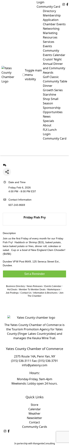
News (47, 116)
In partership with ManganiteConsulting (34, 443)
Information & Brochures (45, 293)
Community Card (48, 7)
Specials (48, 121)
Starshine (49, 94)
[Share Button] (7, 172)
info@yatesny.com (34, 365)
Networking (51, 29)
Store (34, 405)
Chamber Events (54, 24)
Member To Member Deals (32, 289)
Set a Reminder (34, 273)
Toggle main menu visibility (33, 74)
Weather (34, 413)
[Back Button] (4, 165)
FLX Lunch (50, 130)
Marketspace (53, 289)
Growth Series (53, 90)
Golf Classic (51, 77)
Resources (50, 37)
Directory (49, 11)
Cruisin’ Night (52, 59)
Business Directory (15, 286)
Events (47, 46)
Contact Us (25, 293)
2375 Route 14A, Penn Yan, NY (34, 356)
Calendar (34, 409)
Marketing (50, 33)
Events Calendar (52, 286)
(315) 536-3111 (21, 361)
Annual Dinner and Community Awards (54, 68)
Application (51, 20)
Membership (52, 15)
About (47, 125)
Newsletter (34, 418)
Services (48, 42)
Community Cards (34, 427)
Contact (34, 422)
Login (40, 2)
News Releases (35, 286)
